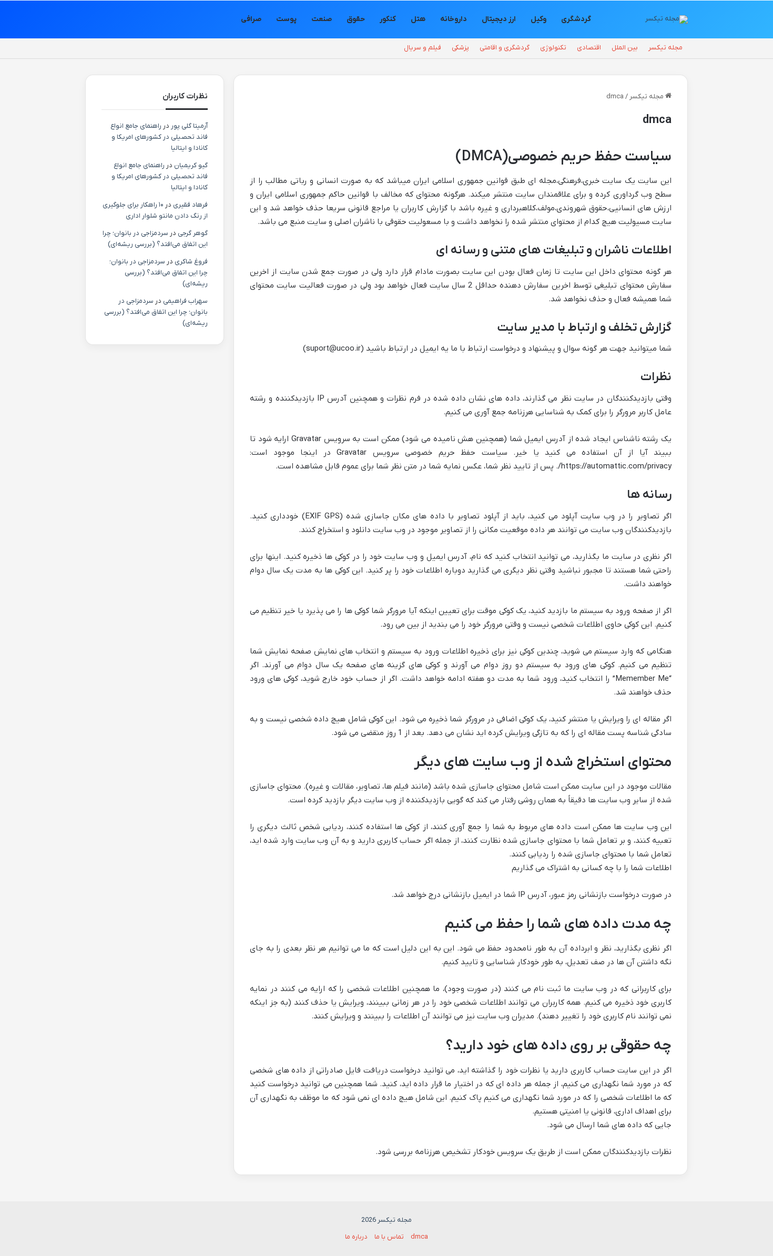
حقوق (356, 19)
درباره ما (356, 1236)
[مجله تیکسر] (666, 19)
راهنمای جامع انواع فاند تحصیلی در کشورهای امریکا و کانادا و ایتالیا (159, 136)
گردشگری (576, 19)
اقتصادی (589, 47)
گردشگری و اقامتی (505, 47)
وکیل (538, 19)
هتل (418, 19)
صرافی (251, 19)
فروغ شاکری (191, 261)
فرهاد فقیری (190, 204)
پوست (286, 19)
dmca (419, 1236)
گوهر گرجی (193, 233)
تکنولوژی (553, 47)
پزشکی (460, 47)
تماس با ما (389, 1236)
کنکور (388, 19)
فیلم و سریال (422, 47)
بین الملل (625, 47)
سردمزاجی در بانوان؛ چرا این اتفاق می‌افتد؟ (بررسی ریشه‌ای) (158, 272)
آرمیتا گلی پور (189, 125)
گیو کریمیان (191, 165)
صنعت (321, 19)
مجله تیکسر (665, 47)
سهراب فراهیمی (185, 301)
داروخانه (453, 19)
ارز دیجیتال (499, 19)
